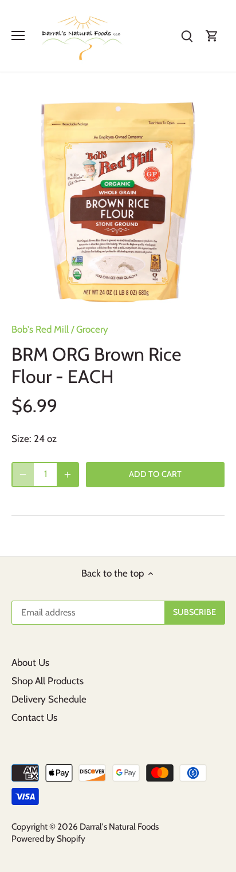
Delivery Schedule (48, 699)
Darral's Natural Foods (119, 826)
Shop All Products (47, 680)
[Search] (186, 36)
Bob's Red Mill (40, 329)
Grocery (92, 329)
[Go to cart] (212, 36)
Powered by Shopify (48, 838)
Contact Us (34, 717)
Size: (21, 438)
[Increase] (67, 475)
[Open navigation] (18, 35)
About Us (30, 662)
